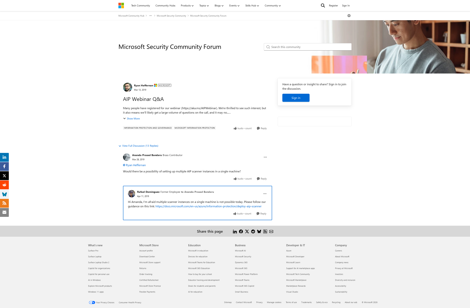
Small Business (241, 291)
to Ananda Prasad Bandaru (197, 192)
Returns (142, 268)
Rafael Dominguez (148, 192)
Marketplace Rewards (296, 285)
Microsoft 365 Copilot (244, 285)
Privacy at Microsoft (344, 268)
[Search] (323, 5)
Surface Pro (93, 250)
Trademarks (306, 302)
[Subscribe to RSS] (265, 231)
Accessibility (340, 285)
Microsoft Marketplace (296, 280)
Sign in (296, 98)
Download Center (147, 256)
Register (333, 5)
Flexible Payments (147, 291)
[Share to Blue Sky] (259, 231)
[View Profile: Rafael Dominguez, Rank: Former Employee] (131, 193)
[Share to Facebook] (241, 231)
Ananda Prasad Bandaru (147, 155)
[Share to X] (247, 231)
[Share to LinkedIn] (235, 231)
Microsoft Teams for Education (201, 262)
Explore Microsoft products (100, 285)
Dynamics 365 (241, 262)
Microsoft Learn (293, 262)
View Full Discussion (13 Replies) (140, 145)
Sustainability (341, 291)
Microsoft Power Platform (246, 274)
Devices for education (197, 256)
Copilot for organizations (99, 268)
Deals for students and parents (202, 285)
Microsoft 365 (241, 268)
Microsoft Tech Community (298, 274)
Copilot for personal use (98, 274)
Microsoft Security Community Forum (208, 15)
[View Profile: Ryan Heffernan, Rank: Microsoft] (127, 87)
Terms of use (291, 302)
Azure (288, 250)
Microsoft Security (243, 256)
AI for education (195, 291)
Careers (338, 250)
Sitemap (228, 302)
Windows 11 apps (96, 291)
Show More (133, 118)
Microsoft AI (240, 250)
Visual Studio (292, 291)
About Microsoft (342, 256)
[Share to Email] (271, 231)
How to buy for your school (200, 274)
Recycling (336, 302)
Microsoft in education (198, 250)
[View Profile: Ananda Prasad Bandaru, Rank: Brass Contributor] (126, 157)
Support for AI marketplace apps (300, 268)
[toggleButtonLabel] (349, 15)
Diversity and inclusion (345, 280)
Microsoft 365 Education (199, 268)
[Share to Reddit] (253, 231)
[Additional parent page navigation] (150, 15)
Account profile (146, 250)
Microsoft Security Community (171, 15)
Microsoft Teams (242, 280)
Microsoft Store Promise (150, 285)
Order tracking (145, 274)
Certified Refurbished (148, 280)
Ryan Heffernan (143, 85)
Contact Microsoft (244, 302)
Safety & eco (322, 302)
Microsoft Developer (295, 256)
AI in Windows (94, 280)
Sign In (346, 5)
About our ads (351, 302)
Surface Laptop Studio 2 (98, 262)
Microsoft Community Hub (131, 15)
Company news (341, 262)
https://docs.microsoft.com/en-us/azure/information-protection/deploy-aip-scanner (209, 206)
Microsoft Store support (149, 262)
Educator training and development (204, 280)
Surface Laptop (94, 256)
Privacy (259, 302)
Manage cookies (274, 302)
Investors (339, 274)
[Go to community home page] (121, 5)
